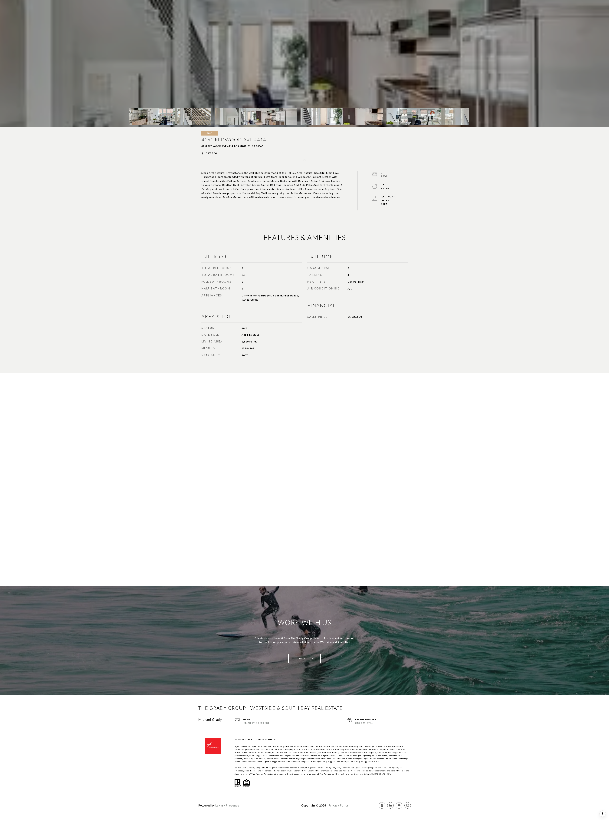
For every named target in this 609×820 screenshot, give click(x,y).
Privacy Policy (338, 805)
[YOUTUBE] (399, 805)
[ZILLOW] (382, 805)
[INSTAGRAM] (407, 805)
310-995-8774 (364, 723)
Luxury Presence (227, 805)
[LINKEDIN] (390, 805)
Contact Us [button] (304, 658)
